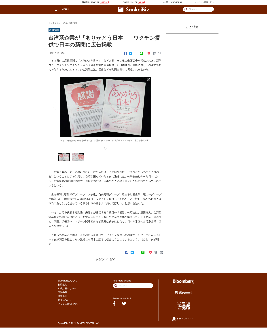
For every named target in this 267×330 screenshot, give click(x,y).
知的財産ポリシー (67, 288)
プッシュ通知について (69, 304)
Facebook (125, 53)
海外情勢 (73, 23)
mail (159, 53)
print (154, 53)
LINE (141, 53)
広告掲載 (62, 292)
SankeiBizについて (67, 280)
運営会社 (62, 296)
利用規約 (62, 284)
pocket (149, 53)
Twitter (130, 53)
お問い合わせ (65, 300)
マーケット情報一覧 (203, 2)
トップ (52, 23)
